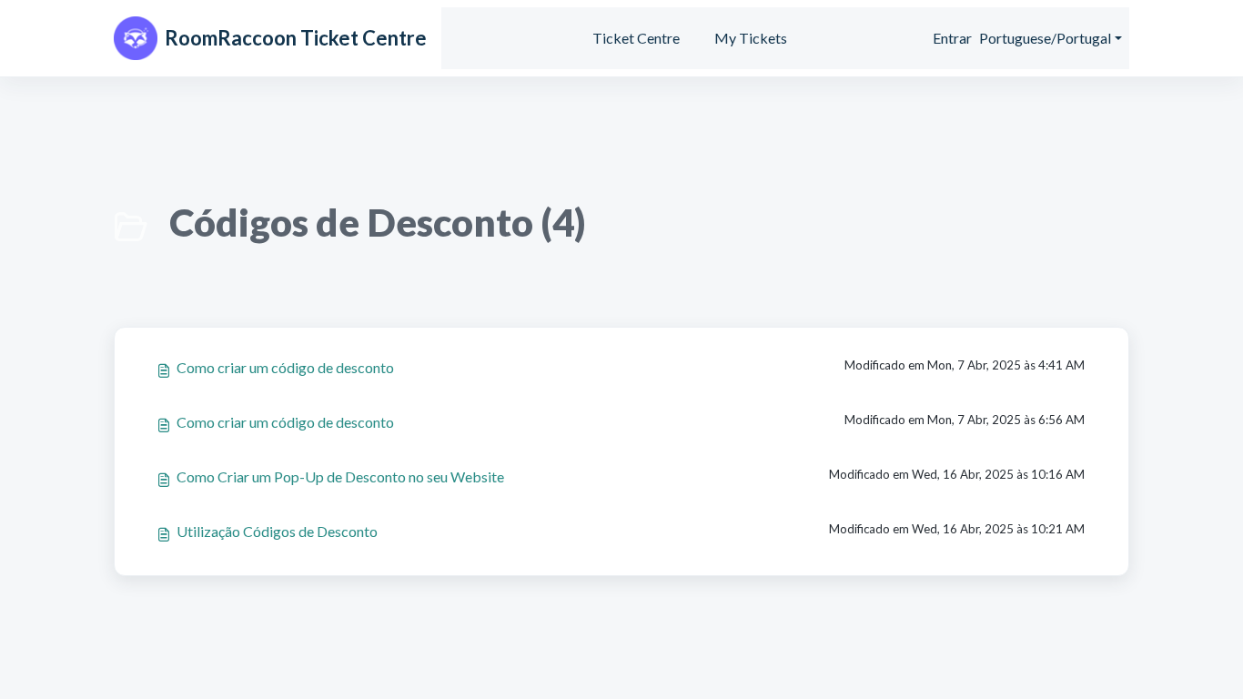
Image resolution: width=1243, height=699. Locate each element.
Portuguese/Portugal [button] (1045, 37)
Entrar (952, 37)
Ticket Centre (636, 37)
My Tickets (750, 37)
